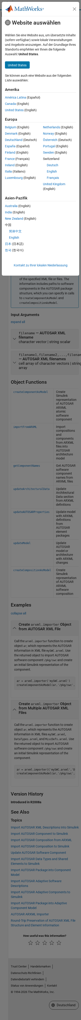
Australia (11, 206)
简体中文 (15, 231)
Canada (10, 104)
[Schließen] (74, 9)
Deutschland (13, 140)
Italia (8, 171)
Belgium (10, 127)
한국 (8, 250)
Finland (10, 152)
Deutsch (52, 165)
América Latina (15, 97)
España (10, 146)
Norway (48, 133)
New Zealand (14, 218)
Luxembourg (14, 178)
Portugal (49, 146)
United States (14, 110)
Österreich (50, 140)
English (52, 171)
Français (53, 178)
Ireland (10, 165)
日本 (8, 244)
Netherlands (51, 127)
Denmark (11, 133)
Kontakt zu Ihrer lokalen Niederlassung (41, 265)
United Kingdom (54, 184)
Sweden (48, 152)
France (10, 159)
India (8, 212)
